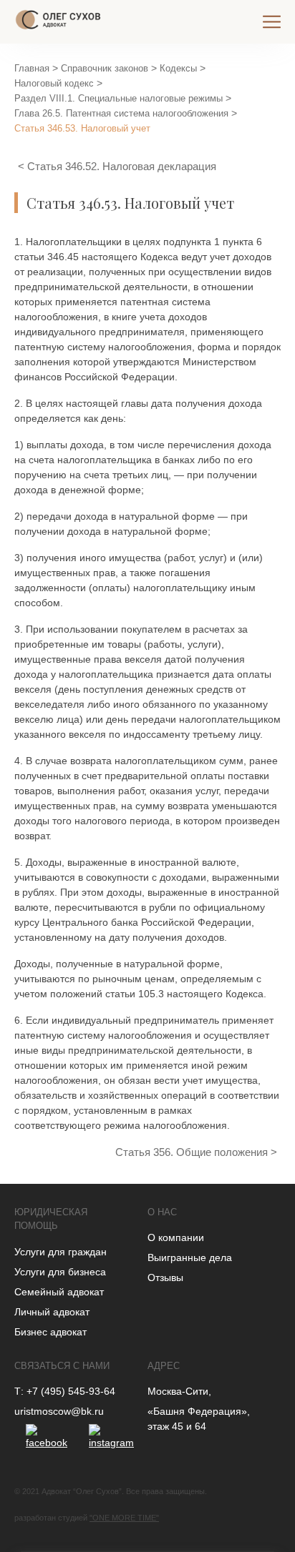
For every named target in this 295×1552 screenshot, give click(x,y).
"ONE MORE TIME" (124, 1517)
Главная (31, 68)
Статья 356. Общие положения (193, 1152)
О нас (162, 1212)
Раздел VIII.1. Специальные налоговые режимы (118, 98)
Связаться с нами (62, 1365)
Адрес (164, 1365)
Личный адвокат (52, 1312)
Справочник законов (104, 68)
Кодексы (178, 68)
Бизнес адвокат (50, 1332)
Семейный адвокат (59, 1292)
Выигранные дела (190, 1257)
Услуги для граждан (60, 1251)
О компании (176, 1237)
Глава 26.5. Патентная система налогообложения (121, 113)
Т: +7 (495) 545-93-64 (64, 1391)
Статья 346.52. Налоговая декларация (121, 166)
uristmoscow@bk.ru (59, 1411)
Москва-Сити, (179, 1391)
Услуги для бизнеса (60, 1271)
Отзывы (165, 1277)
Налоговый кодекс (54, 83)
